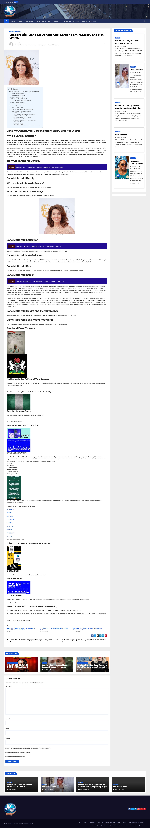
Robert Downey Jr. (56, 45)
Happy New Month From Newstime (136, 822)
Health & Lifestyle (43, 21)
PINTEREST (10, 533)
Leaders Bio (12, 31)
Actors (79, 662)
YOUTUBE (10, 526)
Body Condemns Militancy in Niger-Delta (111, 822)
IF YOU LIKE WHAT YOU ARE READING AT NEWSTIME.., (29, 126)
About (20, 21)
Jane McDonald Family (17, 97)
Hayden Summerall (29, 45)
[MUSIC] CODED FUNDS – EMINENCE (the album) (18, 666)
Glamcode (31, 823)
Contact (124, 822)
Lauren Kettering (39, 45)
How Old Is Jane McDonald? (19, 95)
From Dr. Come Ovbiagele (21, 115)
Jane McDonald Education (18, 102)
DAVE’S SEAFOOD (20, 123)
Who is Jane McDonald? (18, 93)
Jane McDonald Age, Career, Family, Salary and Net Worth (24, 91)
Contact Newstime (89, 21)
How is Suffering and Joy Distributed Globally (100, 825)
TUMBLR (9, 529)
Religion (56, 21)
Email (7, 728)
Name (7, 719)
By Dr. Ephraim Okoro (20, 118)
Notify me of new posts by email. (16, 756)
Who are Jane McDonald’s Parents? (22, 98)
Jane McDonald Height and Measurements (22, 109)
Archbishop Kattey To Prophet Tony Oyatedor (25, 114)
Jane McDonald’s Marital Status (19, 104)
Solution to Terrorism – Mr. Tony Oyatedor (134, 825)
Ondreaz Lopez (47, 45)
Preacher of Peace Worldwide (22, 112)
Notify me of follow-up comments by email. (19, 752)
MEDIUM (9, 536)
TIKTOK (9, 513)
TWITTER (10, 516)
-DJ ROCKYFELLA (20, 124)
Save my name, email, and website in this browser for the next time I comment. (28, 748)
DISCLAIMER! (19, 121)
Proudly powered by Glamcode (11, 823)
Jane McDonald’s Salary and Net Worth (21, 111)
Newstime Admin (48, 669)
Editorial (29, 21)
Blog (99, 822)
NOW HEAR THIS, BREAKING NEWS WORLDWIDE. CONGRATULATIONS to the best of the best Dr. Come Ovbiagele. (21, 787)
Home (13, 21)
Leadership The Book (71, 21)
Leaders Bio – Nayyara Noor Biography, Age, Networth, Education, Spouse (54, 667)
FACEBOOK (10, 519)
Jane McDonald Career (17, 107)
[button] (144, 21)
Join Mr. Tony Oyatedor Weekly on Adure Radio (26, 120)
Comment (8, 686)
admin (18, 43)
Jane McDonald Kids (17, 105)
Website (7, 738)
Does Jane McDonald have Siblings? (22, 100)
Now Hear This (136, 70)
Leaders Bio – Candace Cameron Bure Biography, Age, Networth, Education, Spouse (92, 667)
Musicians (19, 31)
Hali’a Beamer (20, 45)
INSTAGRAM (10, 509)
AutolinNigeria (92, 822)
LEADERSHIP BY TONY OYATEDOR (24, 117)
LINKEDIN (10, 523)
